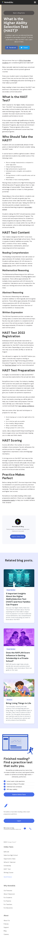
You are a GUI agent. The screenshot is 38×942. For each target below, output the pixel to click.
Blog (5, 931)
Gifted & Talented (9, 862)
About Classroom (9, 894)
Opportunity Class (9, 859)
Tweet (25, 48)
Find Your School (10, 365)
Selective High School (11, 855)
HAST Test (7, 869)
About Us (7, 920)
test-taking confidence (26, 406)
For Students (8, 897)
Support (6, 927)
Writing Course (8, 872)
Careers (6, 934)
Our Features (8, 891)
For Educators (8, 908)
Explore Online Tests (19, 794)
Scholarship (7, 866)
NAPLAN (6, 852)
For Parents (7, 901)
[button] (35, 2)
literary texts (6, 266)
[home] (7, 2)
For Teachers (8, 904)
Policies (6, 924)
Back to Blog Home (19, 13)
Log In (19, 821)
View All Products (8, 877)
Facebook (12, 48)
